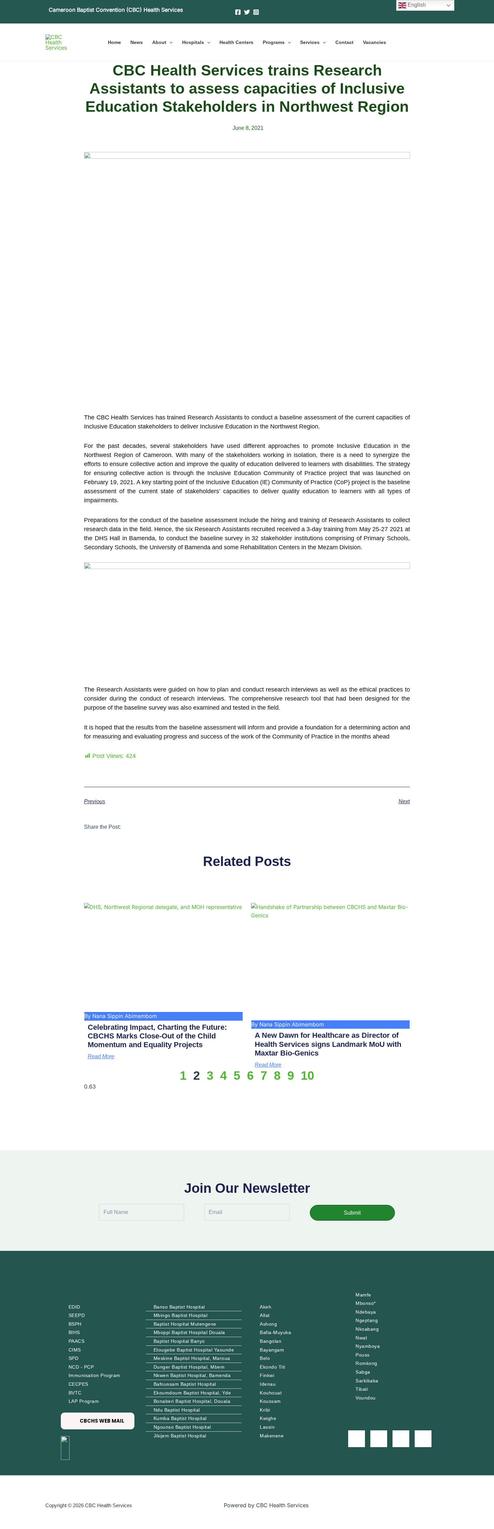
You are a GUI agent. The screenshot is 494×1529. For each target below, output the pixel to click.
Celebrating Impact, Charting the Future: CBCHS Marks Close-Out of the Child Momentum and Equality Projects (157, 1036)
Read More (101, 1056)
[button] (169, 42)
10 (307, 1075)
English (416, 5)
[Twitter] (247, 12)
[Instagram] (256, 12)
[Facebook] (238, 12)
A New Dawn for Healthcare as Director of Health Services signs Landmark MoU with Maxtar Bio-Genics (328, 1044)
